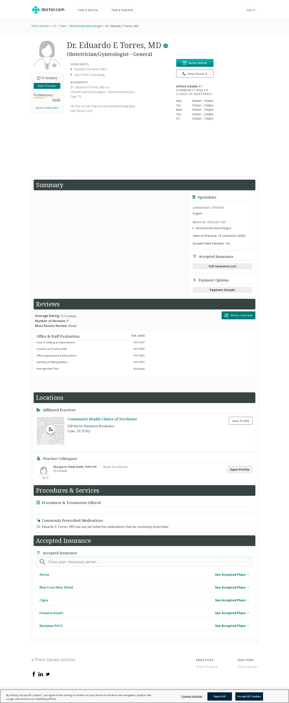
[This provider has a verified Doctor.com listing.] (165, 45)
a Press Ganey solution (53, 659)
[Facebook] (33, 674)
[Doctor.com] (48, 10)
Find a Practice (122, 10)
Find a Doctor (88, 10)
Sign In (251, 10)
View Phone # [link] (197, 74)
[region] (144, 696)
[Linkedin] (40, 674)
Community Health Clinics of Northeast (102, 419)
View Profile (240, 421)
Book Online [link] (198, 63)
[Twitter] (47, 674)
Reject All (220, 696)
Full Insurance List (223, 266)
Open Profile (239, 469)
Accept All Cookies (249, 696)
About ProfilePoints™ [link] (47, 108)
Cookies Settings (191, 696)
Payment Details (222, 290)
